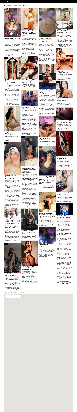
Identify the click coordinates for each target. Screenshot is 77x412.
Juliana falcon (8, 273)
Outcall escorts (7, 3)
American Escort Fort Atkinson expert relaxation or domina (64, 217)
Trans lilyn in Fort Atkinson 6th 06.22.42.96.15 (64, 30)
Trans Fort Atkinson (44, 138)
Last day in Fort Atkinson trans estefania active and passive (46, 91)
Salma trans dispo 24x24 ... (64, 121)
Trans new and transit (63, 193)
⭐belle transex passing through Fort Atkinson (46, 39)
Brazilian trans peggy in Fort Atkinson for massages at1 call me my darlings (12, 81)
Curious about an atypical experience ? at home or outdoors (46, 178)
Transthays (60, 71)
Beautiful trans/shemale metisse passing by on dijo (29, 80)
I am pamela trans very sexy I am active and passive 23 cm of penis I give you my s (12, 220)
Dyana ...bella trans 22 (45, 213)
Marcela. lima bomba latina (12, 38)
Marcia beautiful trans (28, 230)
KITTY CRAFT (7, 1)
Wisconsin (20, 3)
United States (14, 3)
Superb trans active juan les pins (12, 176)
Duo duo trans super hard (29, 107)
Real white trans (43, 244)
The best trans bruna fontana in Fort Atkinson (28, 267)
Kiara (58, 98)
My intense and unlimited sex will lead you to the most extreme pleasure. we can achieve (29, 169)
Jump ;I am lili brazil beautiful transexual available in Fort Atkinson (29, 32)
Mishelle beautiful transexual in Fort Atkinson (64, 157)
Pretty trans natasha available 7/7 (10, 132)
